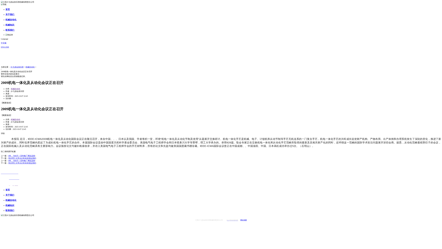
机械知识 (10, 25)
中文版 (3, 43)
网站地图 (243, 220)
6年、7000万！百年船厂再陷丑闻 (21, 156)
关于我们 (10, 14)
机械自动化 (11, 19)
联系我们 (10, 30)
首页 (8, 9)
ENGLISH (5, 47)
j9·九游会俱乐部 (17, 67)
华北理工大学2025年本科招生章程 (22, 158)
